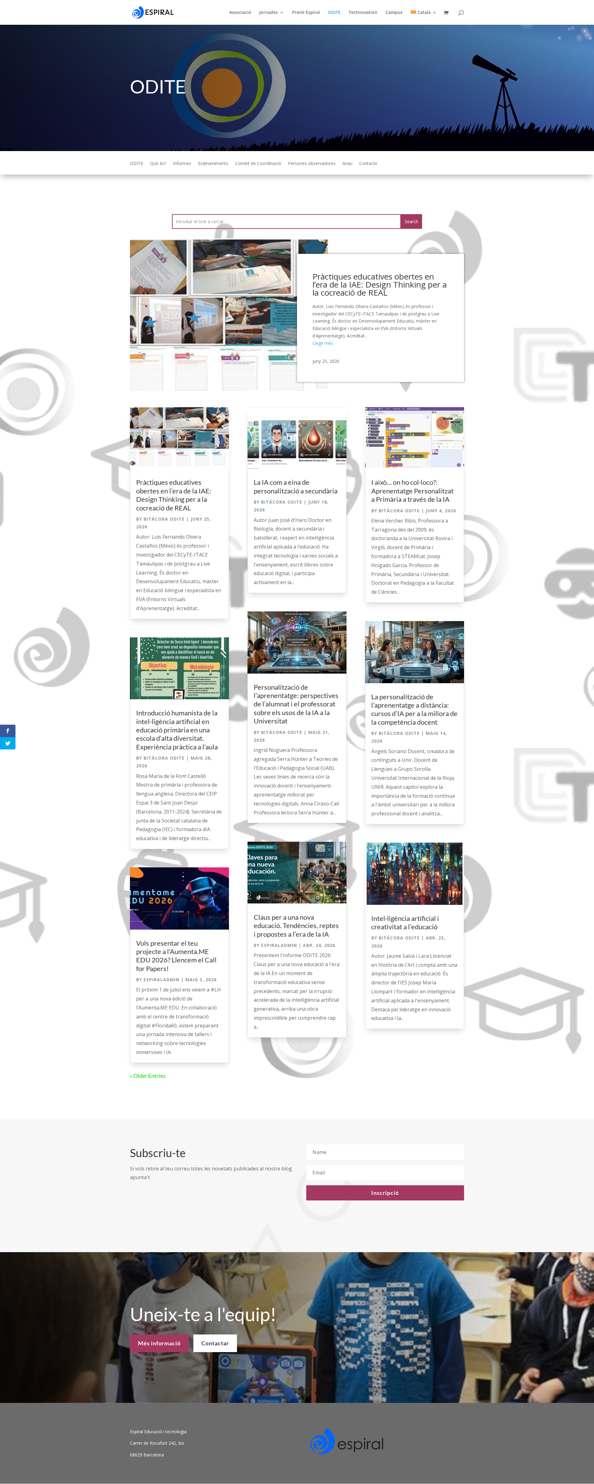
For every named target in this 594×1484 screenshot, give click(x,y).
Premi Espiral (306, 12)
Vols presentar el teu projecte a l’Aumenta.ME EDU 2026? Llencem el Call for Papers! (176, 956)
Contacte (368, 163)
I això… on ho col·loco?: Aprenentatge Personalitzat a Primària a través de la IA (412, 490)
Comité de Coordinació (258, 163)
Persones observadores (312, 163)
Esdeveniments (213, 163)
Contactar (215, 1343)
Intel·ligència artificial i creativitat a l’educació (405, 922)
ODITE (334, 12)
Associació (240, 12)
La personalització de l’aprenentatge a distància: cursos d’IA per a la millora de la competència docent (414, 709)
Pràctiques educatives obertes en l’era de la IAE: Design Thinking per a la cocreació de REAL (379, 284)
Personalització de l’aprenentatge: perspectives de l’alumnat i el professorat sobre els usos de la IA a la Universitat (296, 704)
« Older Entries (148, 1075)
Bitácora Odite (164, 519)
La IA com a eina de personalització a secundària (296, 486)
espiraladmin (161, 980)
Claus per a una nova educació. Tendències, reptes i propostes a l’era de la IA (296, 925)
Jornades (268, 12)
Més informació (159, 1343)
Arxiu (347, 163)
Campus (393, 12)
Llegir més (322, 343)
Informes (182, 163)
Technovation (363, 12)
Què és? (158, 163)
